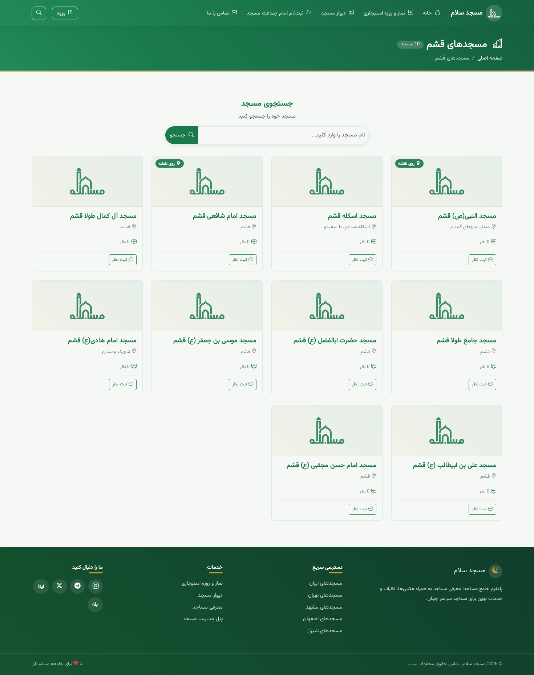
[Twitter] (59, 586)
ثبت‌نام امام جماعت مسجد (276, 13)
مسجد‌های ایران (326, 583)
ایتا (41, 586)
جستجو (178, 135)
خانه (428, 13)
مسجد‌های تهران (325, 595)
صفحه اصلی (489, 58)
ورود (62, 13)
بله (95, 604)
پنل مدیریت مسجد (203, 619)
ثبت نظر (479, 259)
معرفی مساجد (208, 607)
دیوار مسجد (334, 13)
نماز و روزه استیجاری (385, 13)
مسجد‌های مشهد (324, 607)
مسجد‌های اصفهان (323, 619)
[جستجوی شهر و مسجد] (39, 13)
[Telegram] (77, 586)
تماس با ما (218, 13)
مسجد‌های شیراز (325, 631)
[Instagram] (95, 586)
